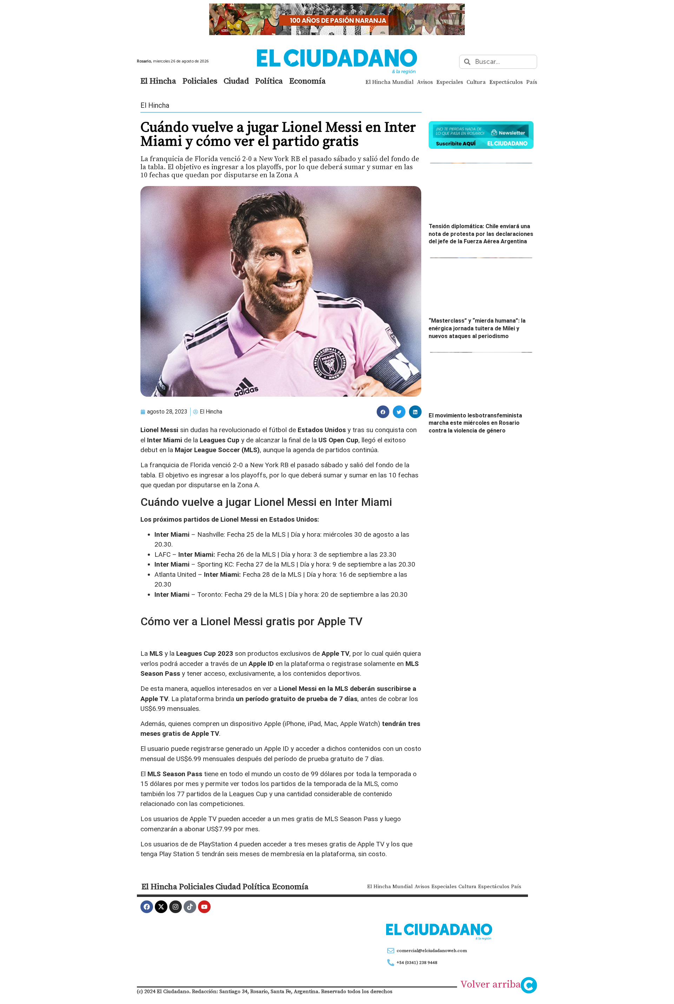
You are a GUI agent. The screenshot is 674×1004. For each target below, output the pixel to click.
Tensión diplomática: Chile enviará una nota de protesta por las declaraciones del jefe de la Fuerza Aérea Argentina (481, 234)
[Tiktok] (190, 906)
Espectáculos (506, 82)
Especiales (449, 82)
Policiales (200, 80)
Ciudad (236, 80)
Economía (307, 80)
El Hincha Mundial (389, 82)
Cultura (476, 82)
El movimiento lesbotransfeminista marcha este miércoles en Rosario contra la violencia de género (475, 423)
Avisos (425, 82)
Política (269, 80)
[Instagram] (175, 906)
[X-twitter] (161, 906)
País (531, 82)
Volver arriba (490, 984)
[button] (383, 411)
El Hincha (158, 80)
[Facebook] (146, 906)
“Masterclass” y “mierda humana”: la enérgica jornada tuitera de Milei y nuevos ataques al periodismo (477, 328)
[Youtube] (204, 906)
